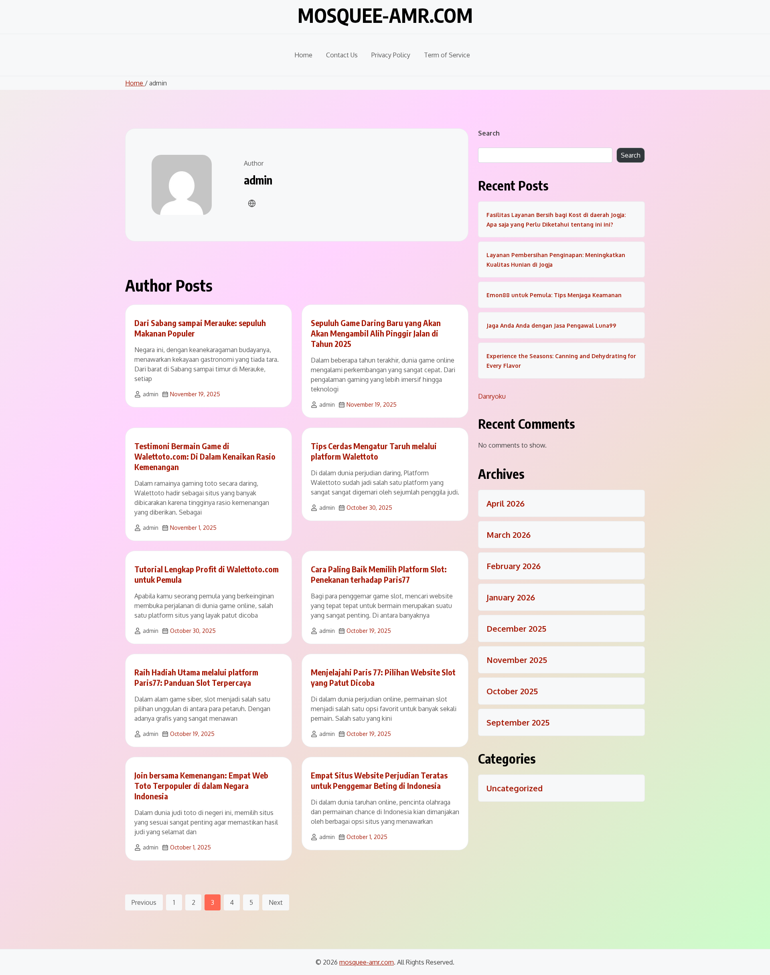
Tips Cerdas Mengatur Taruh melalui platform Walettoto (374, 451)
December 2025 (516, 628)
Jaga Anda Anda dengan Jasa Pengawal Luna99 (551, 325)
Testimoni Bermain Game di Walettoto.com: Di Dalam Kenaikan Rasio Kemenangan (205, 456)
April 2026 (505, 503)
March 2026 (508, 534)
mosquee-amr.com (385, 15)
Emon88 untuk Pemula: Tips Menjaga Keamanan (554, 295)
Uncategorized (514, 788)
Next (276, 902)
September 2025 (517, 722)
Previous (144, 902)
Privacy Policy (390, 55)
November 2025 (516, 660)
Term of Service (447, 55)
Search (489, 133)
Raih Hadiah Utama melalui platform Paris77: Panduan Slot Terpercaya (196, 677)
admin (150, 394)
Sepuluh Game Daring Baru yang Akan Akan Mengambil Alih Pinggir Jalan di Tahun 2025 (376, 333)
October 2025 (512, 691)
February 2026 (513, 566)
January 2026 (510, 597)
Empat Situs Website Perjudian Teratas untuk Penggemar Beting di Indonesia (379, 780)
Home (303, 55)
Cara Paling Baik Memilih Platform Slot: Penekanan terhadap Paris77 (379, 574)
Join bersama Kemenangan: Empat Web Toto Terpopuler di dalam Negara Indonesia (201, 785)
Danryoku (492, 396)
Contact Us (342, 55)
